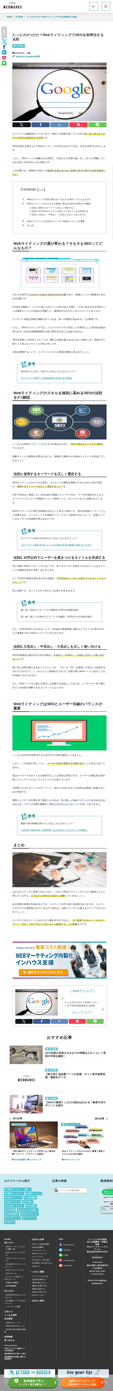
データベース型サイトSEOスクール (14, 1278)
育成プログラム (13, 1202)
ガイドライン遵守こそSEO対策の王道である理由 (46, 378)
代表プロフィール (14, 1198)
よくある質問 (10, 1315)
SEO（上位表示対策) (40, 1244)
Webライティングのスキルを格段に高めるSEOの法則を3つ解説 (59, 203)
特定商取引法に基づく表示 (15, 1353)
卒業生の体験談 (12, 1283)
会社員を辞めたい (39, 1279)
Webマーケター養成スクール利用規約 (15, 1349)
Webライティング (30, 1214)
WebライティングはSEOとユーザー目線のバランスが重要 (56, 221)
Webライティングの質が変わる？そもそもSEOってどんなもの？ (59, 199)
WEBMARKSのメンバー (16, 1326)
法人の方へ (9, 1291)
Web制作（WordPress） (42, 1263)
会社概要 (8, 1319)
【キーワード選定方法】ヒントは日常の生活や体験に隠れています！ (56, 545)
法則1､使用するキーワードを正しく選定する (52, 208)
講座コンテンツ (34, 1193)
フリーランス (30, 1218)
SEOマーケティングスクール (15, 1259)
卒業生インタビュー (15, 1193)
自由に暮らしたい (39, 1283)
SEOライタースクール (15, 1270)
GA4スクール (11, 1273)
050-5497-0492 (98, 1271)
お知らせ (10, 1222)
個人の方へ (9, 1243)
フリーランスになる (40, 1276)
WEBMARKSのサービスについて (15, 1296)
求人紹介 (28, 1202)
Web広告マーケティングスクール (15, 1265)
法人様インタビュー (15, 1206)
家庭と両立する (38, 1289)
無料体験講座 (11, 1286)
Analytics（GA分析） (28, 1210)
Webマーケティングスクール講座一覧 (15, 1248)
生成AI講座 (31, 1198)
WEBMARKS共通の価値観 (15, 1330)
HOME (7, 1239)
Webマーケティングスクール (15, 1254)
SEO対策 (19, 46)
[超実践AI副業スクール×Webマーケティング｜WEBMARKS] (12, 7)
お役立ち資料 (38, 1301)
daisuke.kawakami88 (28, 56)
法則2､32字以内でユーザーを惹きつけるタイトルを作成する (60, 211)
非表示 (41, 190)
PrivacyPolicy (10, 1345)
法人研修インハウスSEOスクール (15, 1302)
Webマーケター (38, 1295)
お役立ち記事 (38, 1239)
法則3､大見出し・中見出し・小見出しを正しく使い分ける (59, 215)
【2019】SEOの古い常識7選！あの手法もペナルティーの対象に (54, 830)
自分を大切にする (39, 1292)
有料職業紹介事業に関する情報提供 (15, 1358)
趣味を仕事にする (39, 1286)
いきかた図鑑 (38, 1272)
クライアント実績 (13, 1307)
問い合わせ (9, 1340)
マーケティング (13, 1218)
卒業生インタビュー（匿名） (18, 1189)
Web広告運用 (12, 1214)
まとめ (30, 225)
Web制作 (32, 1206)
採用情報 (8, 1337)
